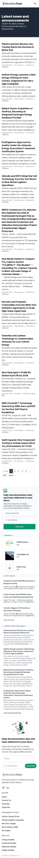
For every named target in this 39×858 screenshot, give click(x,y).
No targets (6, 830)
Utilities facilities (8, 850)
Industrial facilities (9, 843)
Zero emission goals (10, 827)
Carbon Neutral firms (10, 816)
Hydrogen (17, 393)
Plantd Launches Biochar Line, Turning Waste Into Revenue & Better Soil (18, 47)
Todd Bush (5, 67)
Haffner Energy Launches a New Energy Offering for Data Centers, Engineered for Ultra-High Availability (19, 651)
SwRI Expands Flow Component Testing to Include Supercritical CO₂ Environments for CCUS (18, 443)
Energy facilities (8, 840)
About (4, 797)
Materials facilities (9, 847)
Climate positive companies (13, 820)
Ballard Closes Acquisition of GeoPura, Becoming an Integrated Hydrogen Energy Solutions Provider (19, 672)
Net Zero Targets (9, 823)
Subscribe (6, 807)
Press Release (19, 65)
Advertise (5, 804)
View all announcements (12, 713)
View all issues (9, 620)
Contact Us (6, 800)
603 (4, 475)
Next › (11, 475)
